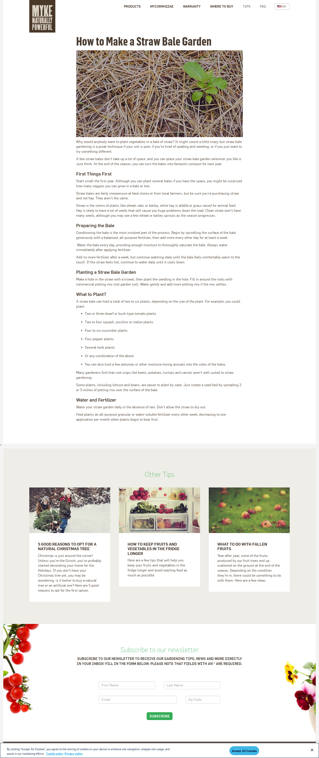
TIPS (246, 6)
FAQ (263, 6)
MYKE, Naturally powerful (42, 16)
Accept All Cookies (244, 751)
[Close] (312, 750)
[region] (159, 750)
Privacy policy (73, 753)
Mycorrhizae (161, 6)
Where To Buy (221, 6)
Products (132, 6)
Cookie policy (54, 753)
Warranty (192, 6)
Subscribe (160, 716)
